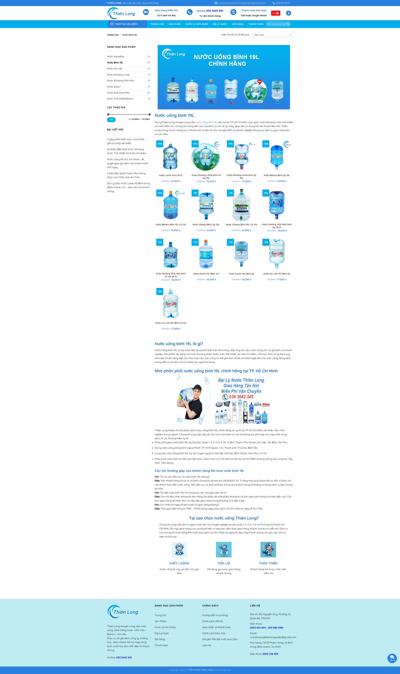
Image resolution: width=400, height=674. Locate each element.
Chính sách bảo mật (213, 633)
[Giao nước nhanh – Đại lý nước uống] (122, 13)
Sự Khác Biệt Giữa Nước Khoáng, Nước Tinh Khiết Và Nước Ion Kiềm (126, 151)
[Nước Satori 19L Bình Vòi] (206, 254)
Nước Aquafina (115, 56)
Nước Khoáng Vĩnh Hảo (120, 80)
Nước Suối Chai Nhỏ (118, 92)
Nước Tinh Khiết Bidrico (120, 98)
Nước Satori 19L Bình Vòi (206, 273)
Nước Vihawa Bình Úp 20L (206, 224)
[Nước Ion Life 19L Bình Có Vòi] (171, 303)
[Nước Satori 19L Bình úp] (241, 254)
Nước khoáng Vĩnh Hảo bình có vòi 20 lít (171, 275)
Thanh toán (255, 24)
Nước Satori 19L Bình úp (241, 273)
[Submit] (288, 24)
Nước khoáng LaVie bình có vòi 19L (206, 177)
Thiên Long (207, 669)
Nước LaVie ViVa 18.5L (171, 175)
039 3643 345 (214, 10)
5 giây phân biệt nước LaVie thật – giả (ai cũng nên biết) (126, 141)
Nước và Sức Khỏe (197, 24)
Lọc (111, 119)
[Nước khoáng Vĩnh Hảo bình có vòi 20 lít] (171, 254)
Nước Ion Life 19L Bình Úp (276, 273)
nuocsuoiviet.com (222, 669)
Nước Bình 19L (115, 62)
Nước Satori (113, 86)
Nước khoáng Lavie (118, 74)
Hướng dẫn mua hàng (215, 615)
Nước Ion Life (114, 68)
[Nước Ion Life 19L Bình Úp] (277, 254)
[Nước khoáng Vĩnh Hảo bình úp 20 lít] (277, 205)
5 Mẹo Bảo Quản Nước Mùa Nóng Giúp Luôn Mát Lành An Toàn (126, 175)
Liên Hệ (206, 645)
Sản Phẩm (174, 24)
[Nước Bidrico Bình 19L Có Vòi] (171, 205)
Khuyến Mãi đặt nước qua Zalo (220, 639)
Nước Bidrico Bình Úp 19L (277, 175)
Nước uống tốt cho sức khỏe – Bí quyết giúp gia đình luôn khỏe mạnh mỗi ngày (127, 163)
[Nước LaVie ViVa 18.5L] (171, 156)
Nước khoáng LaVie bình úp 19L (241, 177)
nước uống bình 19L (206, 122)
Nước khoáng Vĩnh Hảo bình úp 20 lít (277, 226)
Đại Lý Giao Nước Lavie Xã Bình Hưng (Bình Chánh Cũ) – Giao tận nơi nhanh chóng (128, 187)
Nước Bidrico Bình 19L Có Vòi (171, 224)
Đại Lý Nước (220, 24)
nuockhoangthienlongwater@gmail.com (273, 637)
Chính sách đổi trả (212, 621)
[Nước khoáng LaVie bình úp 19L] (241, 156)
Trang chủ (157, 24)
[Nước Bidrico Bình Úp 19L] (277, 156)
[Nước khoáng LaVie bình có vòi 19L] (206, 156)
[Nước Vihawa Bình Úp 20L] (206, 205)
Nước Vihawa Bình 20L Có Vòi (241, 224)
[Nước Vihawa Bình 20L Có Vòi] (241, 205)
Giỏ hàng (237, 24)
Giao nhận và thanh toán (216, 627)
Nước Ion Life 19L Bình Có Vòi (170, 323)
